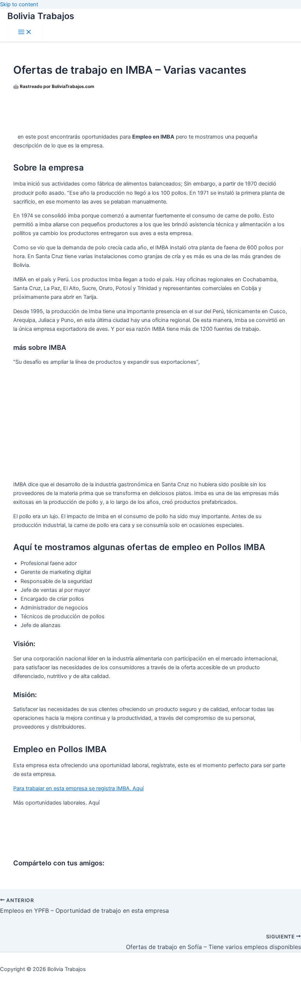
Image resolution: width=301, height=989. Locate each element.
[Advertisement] (151, 110)
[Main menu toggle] (25, 32)
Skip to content (19, 4)
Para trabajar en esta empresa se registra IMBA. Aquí (78, 788)
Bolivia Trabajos (40, 16)
